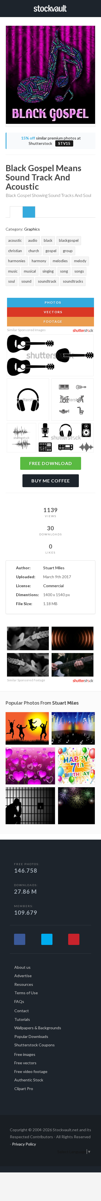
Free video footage (30, 1071)
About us (22, 967)
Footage (52, 321)
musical (30, 271)
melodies (60, 261)
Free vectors (25, 1062)
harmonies (16, 261)
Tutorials (22, 1019)
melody (80, 261)
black (48, 240)
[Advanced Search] (93, 8)
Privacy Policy (24, 1144)
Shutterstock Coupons (34, 1044)
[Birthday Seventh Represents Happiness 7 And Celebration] (76, 765)
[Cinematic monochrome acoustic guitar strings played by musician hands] (28, 639)
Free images (24, 1054)
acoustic (15, 240)
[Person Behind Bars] (30, 805)
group (68, 250)
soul (11, 281)
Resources (23, 984)
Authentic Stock (28, 1079)
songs (79, 271)
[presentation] (16, 212)
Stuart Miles (54, 567)
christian (15, 250)
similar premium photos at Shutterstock (51, 141)
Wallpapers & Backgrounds (37, 1027)
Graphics (32, 229)
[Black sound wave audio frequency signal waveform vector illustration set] (21, 438)
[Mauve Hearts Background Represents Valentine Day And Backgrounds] (30, 765)
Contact (21, 1010)
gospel (50, 250)
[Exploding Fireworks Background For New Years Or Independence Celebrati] (76, 805)
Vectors (52, 312)
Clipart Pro (23, 1088)
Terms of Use (26, 992)
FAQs (19, 1001)
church (33, 250)
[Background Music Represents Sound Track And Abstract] (73, 728)
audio (32, 240)
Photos (52, 302)
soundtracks (73, 281)
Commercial (53, 585)
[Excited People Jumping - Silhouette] (27, 728)
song (64, 271)
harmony (39, 261)
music (12, 271)
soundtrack (47, 281)
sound (26, 281)
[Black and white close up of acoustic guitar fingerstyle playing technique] (28, 665)
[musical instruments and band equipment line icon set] (72, 400)
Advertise (23, 975)
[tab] (16, 211)
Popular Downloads (31, 1036)
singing (48, 271)
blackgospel (69, 240)
